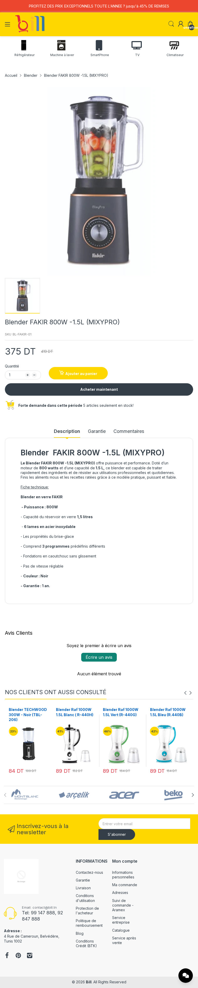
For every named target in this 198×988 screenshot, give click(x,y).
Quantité (12, 366)
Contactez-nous (89, 872)
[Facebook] (7, 956)
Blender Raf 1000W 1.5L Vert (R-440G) (74, 712)
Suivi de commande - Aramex (123, 905)
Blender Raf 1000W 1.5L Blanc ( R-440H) (27, 712)
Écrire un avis (99, 657)
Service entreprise (121, 919)
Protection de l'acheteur (87, 910)
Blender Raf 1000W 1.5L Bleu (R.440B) (120, 712)
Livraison (83, 888)
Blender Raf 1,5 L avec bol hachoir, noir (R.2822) (166, 714)
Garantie (83, 880)
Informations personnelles (123, 874)
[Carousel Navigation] (188, 693)
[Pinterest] (18, 956)
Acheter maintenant (99, 389)
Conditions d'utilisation (85, 897)
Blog (80, 933)
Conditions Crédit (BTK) (86, 943)
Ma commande (124, 885)
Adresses (120, 892)
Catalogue (121, 930)
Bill (89, 982)
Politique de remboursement (89, 923)
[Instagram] (30, 956)
